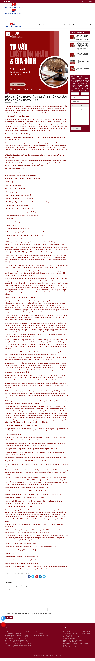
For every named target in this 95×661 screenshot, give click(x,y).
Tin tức (30, 17)
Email (28, 607)
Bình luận (17, 102)
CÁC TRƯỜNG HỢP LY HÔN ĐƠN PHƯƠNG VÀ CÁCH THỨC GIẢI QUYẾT (83, 68)
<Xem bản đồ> (69, 635)
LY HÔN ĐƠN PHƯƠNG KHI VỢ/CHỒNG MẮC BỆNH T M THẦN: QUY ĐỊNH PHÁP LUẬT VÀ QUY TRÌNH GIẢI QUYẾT (82, 37)
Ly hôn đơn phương (39, 632)
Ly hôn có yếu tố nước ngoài (41, 635)
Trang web (50, 607)
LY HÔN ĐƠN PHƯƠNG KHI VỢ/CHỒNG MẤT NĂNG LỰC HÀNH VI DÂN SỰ (82, 55)
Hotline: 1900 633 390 (86, 1)
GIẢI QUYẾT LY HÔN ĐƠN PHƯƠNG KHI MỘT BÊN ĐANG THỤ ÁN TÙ (82, 61)
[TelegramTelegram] (44, 576)
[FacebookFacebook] (29, 576)
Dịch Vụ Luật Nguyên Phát (44, 655)
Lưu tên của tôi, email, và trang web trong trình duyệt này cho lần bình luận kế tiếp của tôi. (29, 613)
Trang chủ (8, 17)
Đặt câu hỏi (38, 17)
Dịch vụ (23, 17)
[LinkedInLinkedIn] (40, 576)
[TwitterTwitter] (32, 576)
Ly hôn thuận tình (38, 633)
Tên (6, 607)
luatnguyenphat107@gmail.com (74, 640)
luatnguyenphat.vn (72, 646)
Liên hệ (46, 17)
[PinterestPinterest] (36, 576)
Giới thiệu (16, 17)
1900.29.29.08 (72, 641)
